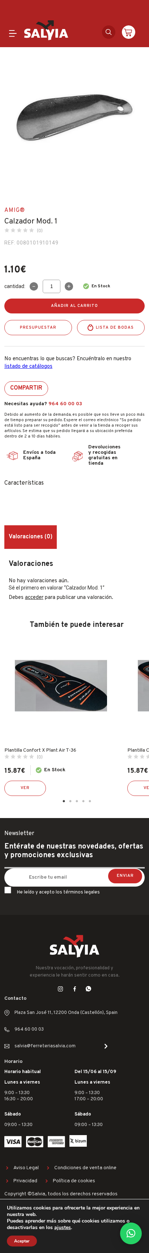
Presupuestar (38, 327)
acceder (34, 597)
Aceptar (22, 1241)
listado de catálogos (28, 366)
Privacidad (25, 1181)
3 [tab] (76, 801)
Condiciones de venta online (85, 1168)
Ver (25, 787)
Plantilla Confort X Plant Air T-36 (40, 750)
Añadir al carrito (74, 305)
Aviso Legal (26, 1168)
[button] (131, 1233)
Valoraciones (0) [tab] (30, 537)
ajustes (62, 1227)
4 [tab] (83, 801)
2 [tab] (70, 801)
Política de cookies (74, 1181)
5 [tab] (89, 801)
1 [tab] (63, 801)
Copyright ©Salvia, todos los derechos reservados (61, 1194)
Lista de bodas (115, 327)
